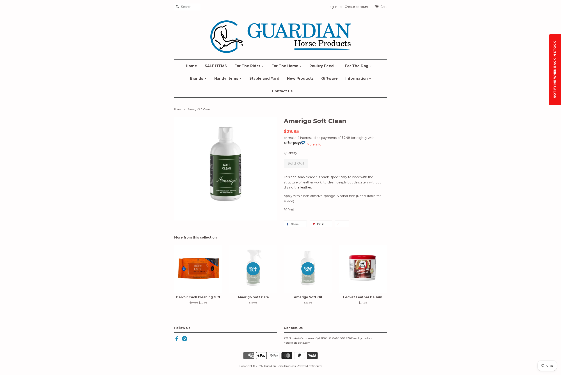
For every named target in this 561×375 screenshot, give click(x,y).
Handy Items (226, 78)
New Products (300, 78)
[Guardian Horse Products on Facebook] (176, 339)
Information (357, 78)
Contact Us (282, 91)
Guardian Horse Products (280, 366)
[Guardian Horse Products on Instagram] (184, 339)
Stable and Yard (264, 78)
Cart (383, 7)
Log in (332, 7)
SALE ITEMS (216, 66)
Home (191, 66)
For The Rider (247, 66)
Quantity (290, 153)
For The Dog (357, 66)
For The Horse (285, 66)
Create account (356, 7)
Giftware (329, 78)
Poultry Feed (322, 66)
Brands (197, 78)
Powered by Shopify (309, 366)
